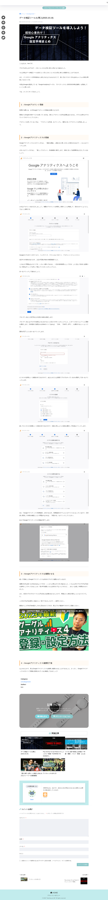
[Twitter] (3, 17)
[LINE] (3, 27)
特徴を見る (43, 716)
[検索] (106, 2)
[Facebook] (3, 22)
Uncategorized (26, 682)
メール (22, 846)
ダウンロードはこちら (63, 716)
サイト (21, 853)
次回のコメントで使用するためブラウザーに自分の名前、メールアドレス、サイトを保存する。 (47, 860)
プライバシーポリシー (53, 895)
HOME (55, 893)
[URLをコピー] (3, 38)
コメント (22, 817)
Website (45, 797)
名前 (21, 839)
